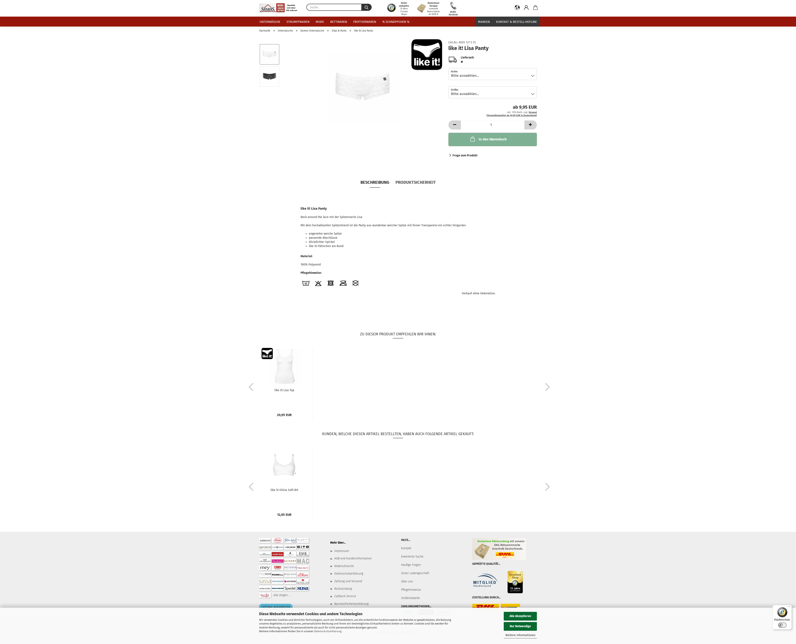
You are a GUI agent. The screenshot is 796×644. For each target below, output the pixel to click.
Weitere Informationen (520, 635)
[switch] (782, 625)
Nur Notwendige (520, 626)
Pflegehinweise (411, 590)
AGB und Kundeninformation (353, 558)
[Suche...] (366, 7)
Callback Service (345, 596)
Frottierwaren (364, 22)
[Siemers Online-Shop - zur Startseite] (279, 8)
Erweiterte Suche (412, 556)
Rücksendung (343, 588)
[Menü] (789, 607)
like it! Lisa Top (284, 390)
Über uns (407, 581)
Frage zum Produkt (465, 155)
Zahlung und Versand (348, 581)
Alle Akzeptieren (520, 616)
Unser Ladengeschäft (415, 573)
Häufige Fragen (411, 565)
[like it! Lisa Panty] (362, 87)
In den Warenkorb (493, 139)
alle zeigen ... (281, 595)
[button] (517, 8)
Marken (484, 22)
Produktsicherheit (416, 182)
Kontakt (406, 548)
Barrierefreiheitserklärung (351, 604)
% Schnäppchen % (395, 22)
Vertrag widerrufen (275, 606)
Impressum (341, 551)
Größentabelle (410, 598)
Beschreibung (374, 182)
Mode (320, 22)
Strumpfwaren (297, 22)
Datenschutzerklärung (327, 631)
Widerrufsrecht (344, 566)
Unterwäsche (270, 22)
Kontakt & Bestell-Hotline (516, 22)
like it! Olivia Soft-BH (284, 490)
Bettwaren (338, 22)
